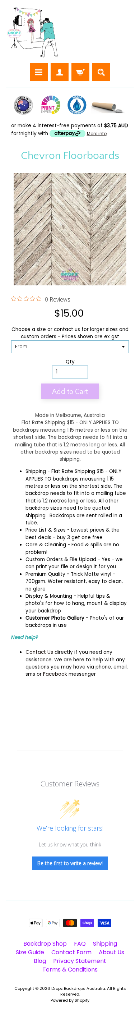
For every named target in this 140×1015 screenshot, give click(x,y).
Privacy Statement (79, 961)
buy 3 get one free (80, 537)
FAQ (80, 944)
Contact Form (71, 952)
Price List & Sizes (45, 530)
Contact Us (39, 652)
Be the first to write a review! (70, 863)
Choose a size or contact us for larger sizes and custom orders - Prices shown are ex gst (70, 333)
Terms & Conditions (70, 969)
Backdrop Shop (45, 944)
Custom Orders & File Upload (60, 559)
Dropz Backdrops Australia (78, 988)
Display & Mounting (48, 596)
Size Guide (30, 952)
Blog (40, 961)
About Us (111, 952)
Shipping (35, 471)
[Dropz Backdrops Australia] (33, 33)
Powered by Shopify (70, 1000)
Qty (70, 361)
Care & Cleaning (45, 544)
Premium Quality (45, 574)
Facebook (55, 674)
